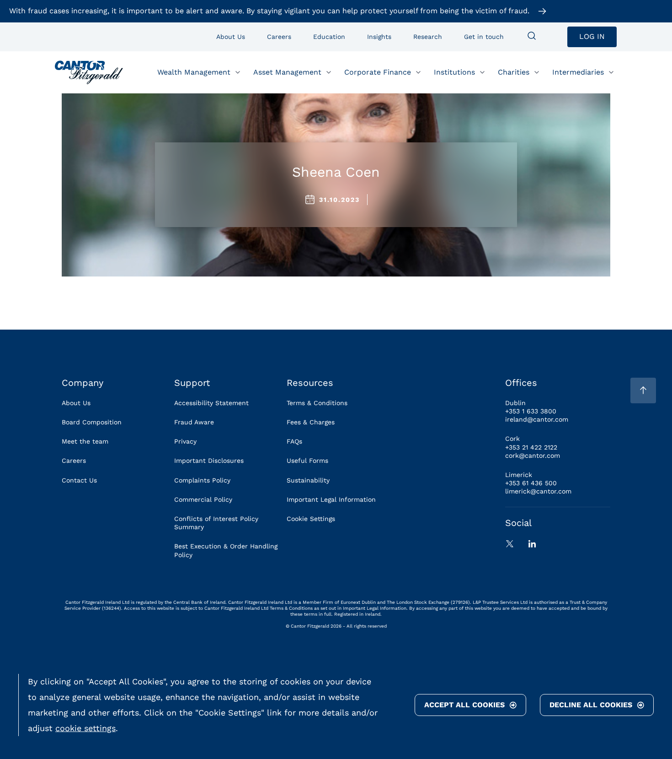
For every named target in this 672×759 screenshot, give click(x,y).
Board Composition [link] (92, 422)
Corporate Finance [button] (377, 71)
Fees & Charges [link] (311, 422)
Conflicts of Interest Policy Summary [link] (216, 523)
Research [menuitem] (427, 36)
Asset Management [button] (287, 71)
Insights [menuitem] (379, 36)
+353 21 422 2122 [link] (531, 447)
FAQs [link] (294, 441)
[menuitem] (532, 36)
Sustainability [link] (308, 480)
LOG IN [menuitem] (592, 36)
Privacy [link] (185, 441)
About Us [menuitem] (230, 36)
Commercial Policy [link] (203, 499)
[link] (89, 72)
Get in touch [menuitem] (484, 36)
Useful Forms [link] (307, 460)
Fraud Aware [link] (194, 422)
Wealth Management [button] (193, 71)
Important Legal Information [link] (331, 499)
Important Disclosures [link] (209, 460)
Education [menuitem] (329, 36)
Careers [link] (74, 460)
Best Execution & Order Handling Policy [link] (225, 550)
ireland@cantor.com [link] (536, 419)
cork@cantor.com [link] (532, 455)
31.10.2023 (339, 199)
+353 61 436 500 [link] (531, 483)
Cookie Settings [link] (311, 518)
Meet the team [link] (85, 441)
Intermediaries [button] (578, 71)
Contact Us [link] (79, 480)
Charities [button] (513, 71)
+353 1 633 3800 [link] (530, 411)
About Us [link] (76, 403)
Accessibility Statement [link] (211, 403)
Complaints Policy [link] (202, 480)
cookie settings (85, 728)
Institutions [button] (454, 71)
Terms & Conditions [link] (317, 403)
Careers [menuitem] (279, 36)
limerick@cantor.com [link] (538, 491)
